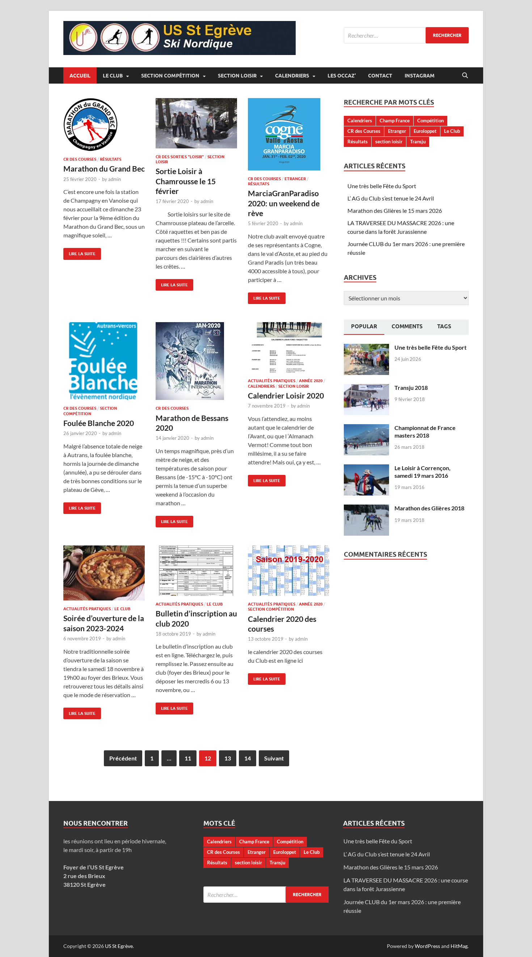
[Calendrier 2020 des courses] (288, 570)
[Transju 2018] (366, 388)
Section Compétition (170, 76)
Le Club (113, 76)
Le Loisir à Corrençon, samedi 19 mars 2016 (422, 471)
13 (227, 758)
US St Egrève (119, 946)
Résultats (110, 159)
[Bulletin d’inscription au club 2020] (196, 570)
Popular (364, 326)
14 (247, 758)
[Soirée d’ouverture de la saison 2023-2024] (104, 572)
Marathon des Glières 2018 (429, 508)
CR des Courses (79, 159)
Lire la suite (79, 252)
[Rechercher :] (406, 35)
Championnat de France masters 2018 (425, 431)
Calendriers (292, 76)
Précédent (123, 758)
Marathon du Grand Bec (104, 168)
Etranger (295, 178)
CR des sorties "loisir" (180, 156)
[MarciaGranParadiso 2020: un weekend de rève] (288, 134)
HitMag (459, 946)
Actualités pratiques (271, 380)
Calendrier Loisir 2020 (286, 395)
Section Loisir (237, 76)
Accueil (79, 76)
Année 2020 (310, 380)
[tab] (364, 327)
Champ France (395, 120)
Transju (418, 141)
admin (114, 179)
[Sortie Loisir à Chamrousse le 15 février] (196, 123)
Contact (380, 76)
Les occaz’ (342, 76)
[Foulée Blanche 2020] (104, 361)
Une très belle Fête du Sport (381, 185)
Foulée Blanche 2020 (98, 422)
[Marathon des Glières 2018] (366, 508)
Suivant (274, 758)
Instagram (420, 76)
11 (188, 758)
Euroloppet (425, 131)
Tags (444, 326)
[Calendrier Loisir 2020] (288, 347)
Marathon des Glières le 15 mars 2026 (394, 210)
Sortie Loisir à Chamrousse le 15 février (186, 180)
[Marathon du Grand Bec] (104, 124)
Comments (407, 326)
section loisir (388, 141)
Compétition (430, 120)
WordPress (427, 946)
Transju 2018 (411, 387)
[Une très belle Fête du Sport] (366, 348)
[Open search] (465, 75)
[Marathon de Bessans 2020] (196, 361)
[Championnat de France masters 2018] (366, 428)
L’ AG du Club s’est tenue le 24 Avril (390, 198)
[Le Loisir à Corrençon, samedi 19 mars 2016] (366, 468)
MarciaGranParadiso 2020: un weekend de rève (284, 203)
